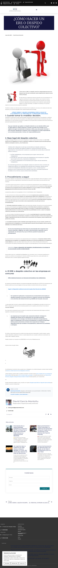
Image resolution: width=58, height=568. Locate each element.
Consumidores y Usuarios (22, 533)
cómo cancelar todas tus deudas (25, 375)
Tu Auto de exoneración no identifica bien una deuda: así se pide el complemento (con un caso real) (44, 449)
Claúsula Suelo (21, 529)
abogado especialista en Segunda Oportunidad (40, 382)
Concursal (20, 535)
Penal (19, 531)
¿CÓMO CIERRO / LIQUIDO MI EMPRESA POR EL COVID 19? (29, 112)
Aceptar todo (22, 563)
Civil (19, 537)
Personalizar (7, 563)
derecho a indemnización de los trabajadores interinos (18, 370)
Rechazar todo (14, 563)
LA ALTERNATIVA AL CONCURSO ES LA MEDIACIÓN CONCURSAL (29, 113)
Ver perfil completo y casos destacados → (20, 394)
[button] (45, 3)
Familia (20, 526)
